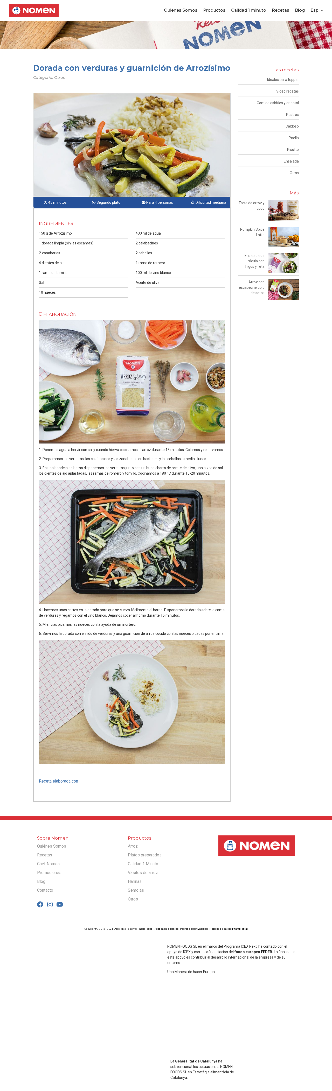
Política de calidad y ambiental (229, 928)
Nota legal (145, 928)
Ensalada (291, 161)
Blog (300, 11)
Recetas (280, 11)
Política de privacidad (194, 928)
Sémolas (136, 890)
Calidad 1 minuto (248, 11)
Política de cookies (166, 928)
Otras (294, 173)
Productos (214, 11)
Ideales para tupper (283, 80)
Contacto (45, 890)
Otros (133, 899)
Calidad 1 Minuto (143, 863)
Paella (294, 138)
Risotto (293, 149)
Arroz (133, 846)
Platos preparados (145, 855)
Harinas (135, 881)
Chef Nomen (48, 863)
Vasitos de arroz (143, 872)
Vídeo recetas (287, 91)
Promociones (49, 872)
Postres (292, 114)
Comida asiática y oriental (278, 103)
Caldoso (292, 126)
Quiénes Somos (180, 11)
